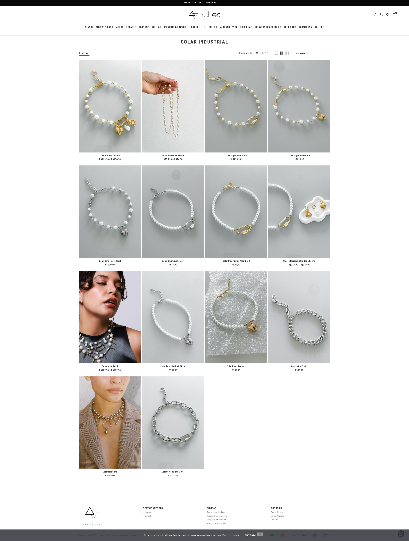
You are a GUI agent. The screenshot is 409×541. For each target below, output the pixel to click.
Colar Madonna (110, 471)
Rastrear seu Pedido (216, 512)
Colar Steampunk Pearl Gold (236, 261)
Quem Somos (277, 512)
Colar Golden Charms (110, 155)
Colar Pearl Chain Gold (173, 155)
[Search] (375, 14)
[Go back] (177, 42)
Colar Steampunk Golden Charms (299, 261)
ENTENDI (250, 535)
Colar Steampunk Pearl (173, 261)
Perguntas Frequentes (216, 519)
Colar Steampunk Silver (173, 471)
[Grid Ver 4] (281, 53)
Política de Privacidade (217, 523)
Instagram (147, 512)
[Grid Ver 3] (276, 53)
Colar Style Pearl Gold (236, 155)
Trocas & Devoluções (217, 516)
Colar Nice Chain (299, 366)
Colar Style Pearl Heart (110, 261)
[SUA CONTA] (381, 14)
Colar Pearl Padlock (236, 366)
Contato (274, 519)
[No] (260, 534)
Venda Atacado (277, 516)
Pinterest (147, 516)
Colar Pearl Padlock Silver (173, 366)
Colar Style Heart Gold (299, 155)
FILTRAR (84, 53)
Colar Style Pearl (110, 366)
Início (81, 50)
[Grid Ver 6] (287, 53)
